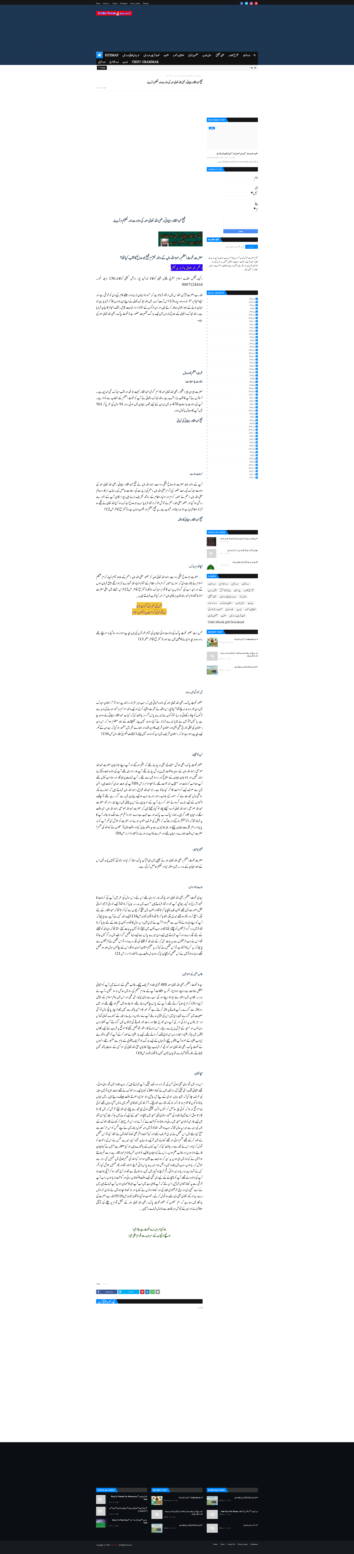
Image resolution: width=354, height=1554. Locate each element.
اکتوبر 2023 (253, 401)
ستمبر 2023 (254, 404)
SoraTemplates (110, 1550)
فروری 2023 (253, 426)
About (222, 1544)
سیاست (250, 603)
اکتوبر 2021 (253, 477)
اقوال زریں (212, 590)
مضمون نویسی (213, 615)
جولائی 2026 (253, 302)
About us (106, 3)
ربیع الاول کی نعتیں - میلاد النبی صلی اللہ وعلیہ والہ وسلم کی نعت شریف (242, 550)
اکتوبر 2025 (253, 327)
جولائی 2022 (253, 449)
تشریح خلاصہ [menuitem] (233, 54)
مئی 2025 (253, 340)
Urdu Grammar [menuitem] (145, 61)
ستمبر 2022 (254, 442)
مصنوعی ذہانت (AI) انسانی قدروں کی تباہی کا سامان (246, 666)
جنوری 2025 (253, 353)
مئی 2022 (254, 455)
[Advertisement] (207, 28)
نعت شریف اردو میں (237, 615)
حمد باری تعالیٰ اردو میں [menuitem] (131, 54)
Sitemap (146, 3)
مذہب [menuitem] (125, 61)
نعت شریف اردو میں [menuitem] (152, 54)
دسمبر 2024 (253, 356)
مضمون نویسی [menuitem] (193, 54)
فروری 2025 (253, 350)
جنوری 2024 (253, 391)
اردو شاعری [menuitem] (114, 61)
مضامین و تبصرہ (196, 76)
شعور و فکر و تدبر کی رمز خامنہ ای (251, 1525)
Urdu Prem (114, 1545)
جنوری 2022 (253, 468)
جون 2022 (254, 452)
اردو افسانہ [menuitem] (246, 54)
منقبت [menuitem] (166, 54)
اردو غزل (234, 584)
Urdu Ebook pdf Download (226, 622)
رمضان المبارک (226, 603)
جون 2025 (254, 337)
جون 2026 (254, 305)
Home (98, 3)
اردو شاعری (223, 584)
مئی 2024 (253, 378)
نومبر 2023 (253, 398)
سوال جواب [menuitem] (207, 54)
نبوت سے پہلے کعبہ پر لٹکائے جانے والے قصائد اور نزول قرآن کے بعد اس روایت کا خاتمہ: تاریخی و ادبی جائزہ (239, 654)
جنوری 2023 (253, 430)
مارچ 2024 (253, 385)
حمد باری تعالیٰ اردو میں (228, 596)
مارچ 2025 (253, 347)
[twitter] (246, 3)
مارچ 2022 (253, 462)
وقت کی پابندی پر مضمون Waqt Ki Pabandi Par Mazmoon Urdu (129, 1497)
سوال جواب (240, 603)
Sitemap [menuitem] (112, 54)
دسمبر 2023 (253, 394)
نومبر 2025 (253, 324)
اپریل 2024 (253, 382)
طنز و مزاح (229, 609)
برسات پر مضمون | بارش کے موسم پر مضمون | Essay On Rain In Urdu (129, 1521)
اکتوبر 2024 (253, 363)
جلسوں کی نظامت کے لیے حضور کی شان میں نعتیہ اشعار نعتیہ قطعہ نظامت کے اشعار (239, 538)
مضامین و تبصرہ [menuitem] (178, 54)
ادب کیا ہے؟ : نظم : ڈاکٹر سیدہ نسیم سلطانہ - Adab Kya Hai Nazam (239, 1511)
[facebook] (241, 3)
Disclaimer (123, 3)
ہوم (202, 76)
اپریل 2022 (253, 458)
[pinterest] (256, 3)
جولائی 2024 (253, 372)
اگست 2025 (253, 331)
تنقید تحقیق (212, 596)
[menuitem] (99, 55)
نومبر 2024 (253, 359)
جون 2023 (254, 414)
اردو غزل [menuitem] (101, 61)
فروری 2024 (253, 388)
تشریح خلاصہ (249, 590)
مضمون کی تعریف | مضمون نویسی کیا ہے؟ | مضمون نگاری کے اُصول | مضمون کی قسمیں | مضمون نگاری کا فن (128, 1509)
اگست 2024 (253, 369)
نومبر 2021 (253, 474)
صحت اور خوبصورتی (215, 609)
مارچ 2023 (253, 423)
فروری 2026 (253, 315)
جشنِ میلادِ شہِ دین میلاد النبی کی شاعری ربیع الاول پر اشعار (245, 562)
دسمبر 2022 (253, 433)
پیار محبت (237, 590)
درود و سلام (212, 603)
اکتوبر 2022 (253, 439)
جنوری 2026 (253, 318)
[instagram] (251, 3)
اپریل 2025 (253, 343)
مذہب (239, 609)
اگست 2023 (253, 407)
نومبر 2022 (253, 436)
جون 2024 (253, 375)
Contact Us (231, 1544)
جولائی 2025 (253, 334)
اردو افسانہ (212, 584)
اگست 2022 (253, 445)
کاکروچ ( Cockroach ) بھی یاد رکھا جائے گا (246, 639)
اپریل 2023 (253, 420)
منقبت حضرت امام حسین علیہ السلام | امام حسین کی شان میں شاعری (237, 153)
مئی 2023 (253, 417)
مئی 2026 (253, 308)
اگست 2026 (253, 299)
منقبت (223, 615)
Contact (114, 3)
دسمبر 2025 (253, 321)
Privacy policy (135, 3)
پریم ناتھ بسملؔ (225, 590)
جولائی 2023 (253, 410)
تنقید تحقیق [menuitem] (220, 54)
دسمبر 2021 (253, 471)
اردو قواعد (245, 584)
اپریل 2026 (253, 311)
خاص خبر (243, 596)
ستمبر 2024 (254, 366)
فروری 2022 (253, 465)
